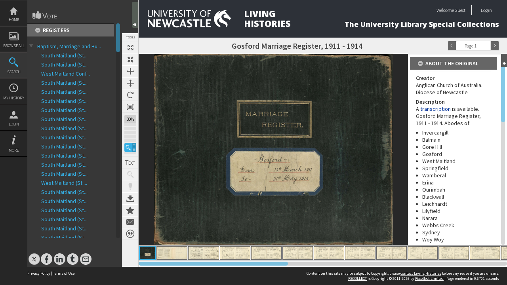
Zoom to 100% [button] (130, 107)
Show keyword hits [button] (130, 174)
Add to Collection (130, 210)
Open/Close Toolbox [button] (135, 15)
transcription (435, 108)
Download (130, 198)
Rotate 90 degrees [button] (130, 95)
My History (13, 98)
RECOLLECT (357, 278)
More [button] (14, 150)
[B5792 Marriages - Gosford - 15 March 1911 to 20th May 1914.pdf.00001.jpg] (147, 253)
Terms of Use (63, 273)
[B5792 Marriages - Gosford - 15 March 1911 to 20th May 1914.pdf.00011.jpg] (453, 253)
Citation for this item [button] (130, 234)
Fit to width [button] (130, 71)
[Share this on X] (34, 255)
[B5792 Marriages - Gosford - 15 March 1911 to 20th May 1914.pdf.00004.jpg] (235, 253)
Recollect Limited (429, 278)
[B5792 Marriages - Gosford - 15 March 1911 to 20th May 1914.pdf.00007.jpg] (329, 253)
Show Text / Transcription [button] (130, 163)
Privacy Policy (38, 273)
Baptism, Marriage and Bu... (69, 46)
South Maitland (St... (64, 55)
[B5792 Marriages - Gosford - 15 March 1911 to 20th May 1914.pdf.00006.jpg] (297, 253)
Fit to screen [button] (130, 59)
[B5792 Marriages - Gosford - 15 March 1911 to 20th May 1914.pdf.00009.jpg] (391, 253)
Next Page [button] (495, 45)
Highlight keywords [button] (130, 186)
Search (14, 71)
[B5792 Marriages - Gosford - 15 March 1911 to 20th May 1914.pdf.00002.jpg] (171, 253)
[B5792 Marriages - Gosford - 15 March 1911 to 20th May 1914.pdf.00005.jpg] (266, 253)
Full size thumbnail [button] (130, 47)
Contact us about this (130, 222)
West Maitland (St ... (64, 182)
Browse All (14, 45)
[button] (130, 147)
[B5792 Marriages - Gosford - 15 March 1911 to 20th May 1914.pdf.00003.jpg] (203, 253)
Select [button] (486, 45)
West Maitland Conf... (65, 73)
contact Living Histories (420, 273)
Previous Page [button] (452, 45)
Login (14, 124)
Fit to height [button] (130, 83)
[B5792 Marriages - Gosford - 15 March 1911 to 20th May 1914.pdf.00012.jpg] (485, 253)
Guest (460, 10)
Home (14, 19)
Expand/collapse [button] (504, 60)
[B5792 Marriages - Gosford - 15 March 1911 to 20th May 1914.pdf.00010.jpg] (423, 253)
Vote (45, 15)
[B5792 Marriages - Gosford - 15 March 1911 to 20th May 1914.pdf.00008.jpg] (360, 253)
